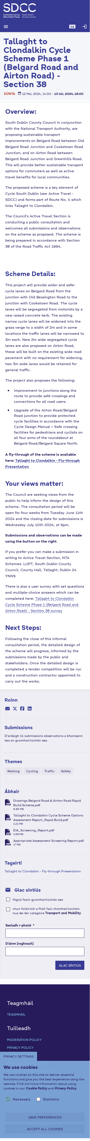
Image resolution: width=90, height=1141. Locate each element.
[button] (72, 26)
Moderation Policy (24, 1040)
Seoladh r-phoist (19, 925)
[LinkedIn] (29, 709)
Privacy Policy (20, 1047)
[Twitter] (15, 709)
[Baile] (45, 10)
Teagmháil (16, 1014)
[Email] (7, 709)
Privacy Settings (18, 1056)
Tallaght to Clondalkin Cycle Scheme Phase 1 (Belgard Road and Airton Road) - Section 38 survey (41, 604)
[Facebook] (22, 709)
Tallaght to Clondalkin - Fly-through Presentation (43, 871)
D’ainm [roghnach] (19, 943)
